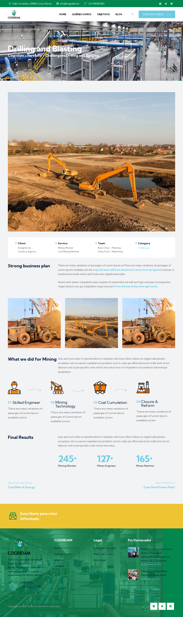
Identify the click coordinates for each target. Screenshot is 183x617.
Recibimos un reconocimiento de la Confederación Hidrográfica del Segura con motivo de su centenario (156, 555)
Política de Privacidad (105, 548)
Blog (119, 14)
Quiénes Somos (81, 14)
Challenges (144, 247)
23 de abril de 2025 (150, 579)
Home (62, 14)
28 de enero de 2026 (151, 564)
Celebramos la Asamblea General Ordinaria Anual (154, 573)
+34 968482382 (31, 587)
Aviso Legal (100, 560)
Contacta (59, 566)
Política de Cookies (104, 554)
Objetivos (103, 14)
